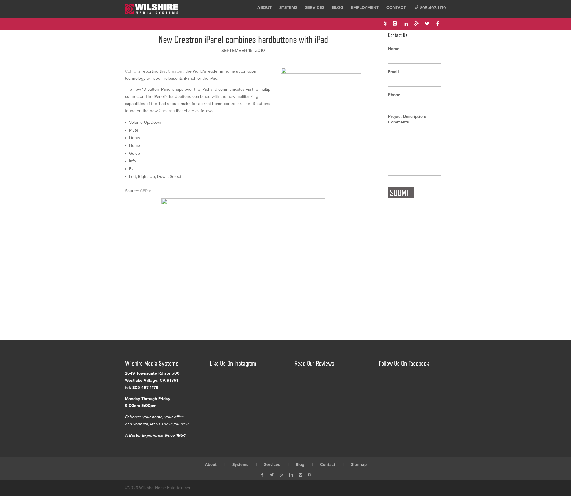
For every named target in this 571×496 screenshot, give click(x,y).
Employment (365, 7)
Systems (288, 7)
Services (314, 7)
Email (393, 71)
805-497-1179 (430, 7)
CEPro (130, 71)
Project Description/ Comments (407, 119)
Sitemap (359, 464)
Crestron (167, 110)
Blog (337, 7)
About (264, 7)
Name (393, 48)
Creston (175, 71)
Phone (394, 94)
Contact (396, 7)
